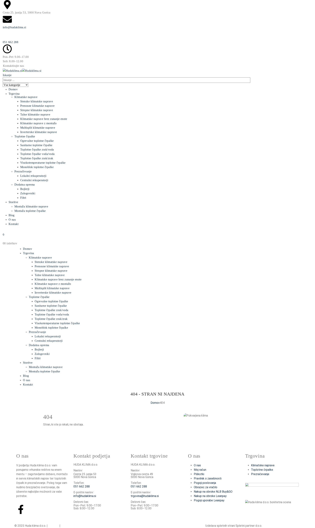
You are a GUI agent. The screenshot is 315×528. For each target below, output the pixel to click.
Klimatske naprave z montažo (38, 123)
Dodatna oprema (24, 184)
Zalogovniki (27, 193)
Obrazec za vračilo (205, 487)
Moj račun (200, 469)
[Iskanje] (30, 85)
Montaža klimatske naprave (31, 206)
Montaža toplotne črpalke (30, 210)
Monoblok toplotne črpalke (37, 167)
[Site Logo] (22, 70)
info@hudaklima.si (14, 27)
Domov (13, 89)
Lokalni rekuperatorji (33, 175)
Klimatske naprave (25, 97)
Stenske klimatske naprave (36, 101)
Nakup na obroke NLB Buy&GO (213, 491)
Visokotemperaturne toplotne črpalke (43, 162)
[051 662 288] (7, 34)
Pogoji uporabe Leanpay (209, 500)
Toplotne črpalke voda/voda (37, 153)
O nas (12, 219)
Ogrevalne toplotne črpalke (37, 140)
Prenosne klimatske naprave (37, 105)
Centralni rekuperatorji (34, 180)
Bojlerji (25, 188)
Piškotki (199, 474)
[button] (7, 75)
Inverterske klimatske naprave (38, 132)
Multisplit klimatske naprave (37, 127)
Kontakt (13, 224)
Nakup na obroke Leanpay (210, 496)
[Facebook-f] (20, 509)
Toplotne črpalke (24, 136)
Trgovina (14, 93)
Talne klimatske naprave (35, 114)
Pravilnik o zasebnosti (207, 478)
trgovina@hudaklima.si (145, 496)
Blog (12, 215)
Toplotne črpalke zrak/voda (37, 149)
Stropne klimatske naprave (36, 110)
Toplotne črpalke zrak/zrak (36, 158)
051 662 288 (10, 42)
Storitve (13, 202)
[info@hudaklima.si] (7, 19)
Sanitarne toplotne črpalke (36, 145)
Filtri (23, 197)
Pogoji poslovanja (205, 483)
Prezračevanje (23, 171)
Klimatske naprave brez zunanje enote (43, 118)
